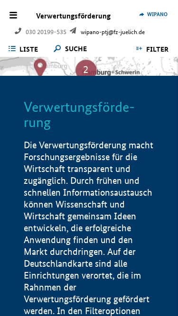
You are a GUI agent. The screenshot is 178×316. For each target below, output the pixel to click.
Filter (157, 49)
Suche (76, 49)
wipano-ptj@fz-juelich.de (113, 32)
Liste (28, 49)
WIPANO (157, 14)
